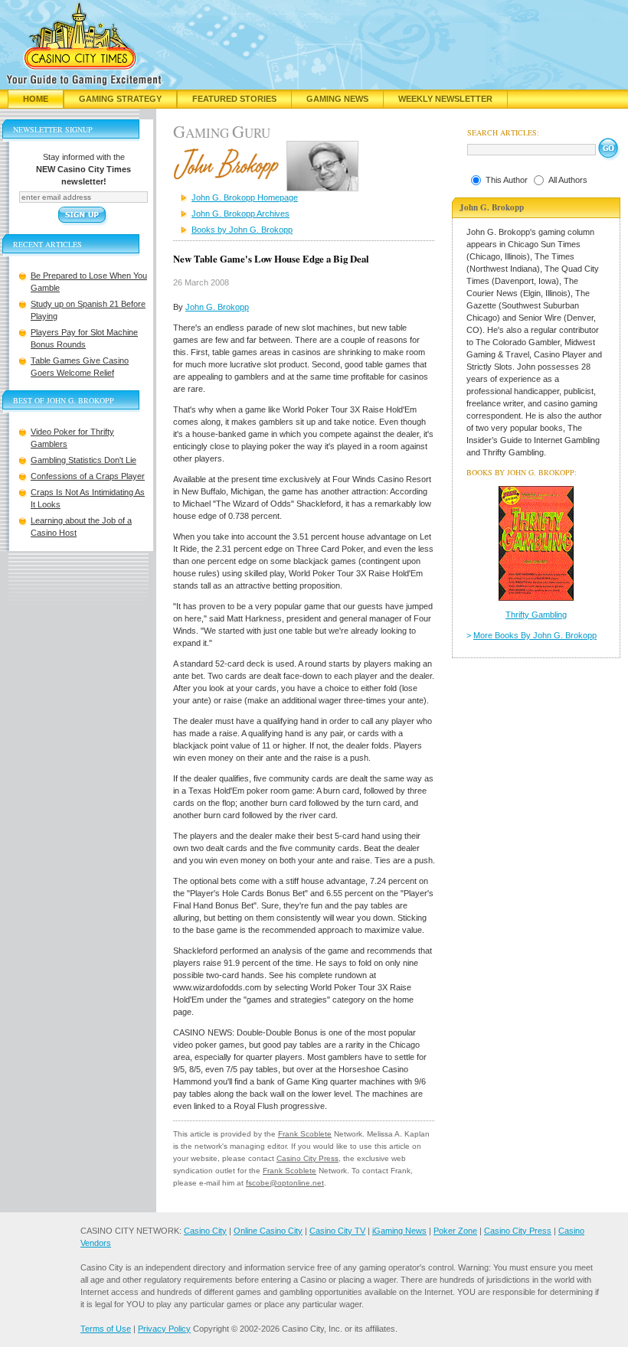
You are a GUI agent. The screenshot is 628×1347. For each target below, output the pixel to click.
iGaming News (399, 1230)
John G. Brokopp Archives (240, 213)
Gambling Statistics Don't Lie (83, 460)
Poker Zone (455, 1230)
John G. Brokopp (217, 306)
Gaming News (337, 98)
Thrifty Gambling (536, 614)
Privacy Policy (164, 1328)
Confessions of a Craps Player (88, 476)
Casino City (205, 1230)
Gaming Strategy (120, 98)
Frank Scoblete (305, 1134)
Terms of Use (105, 1328)
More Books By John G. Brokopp (535, 635)
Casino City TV (337, 1230)
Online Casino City (268, 1230)
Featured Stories (234, 98)
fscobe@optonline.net (285, 1183)
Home (35, 98)
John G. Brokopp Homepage (244, 197)
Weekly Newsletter (445, 98)
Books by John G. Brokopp (242, 229)
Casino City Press (307, 1158)
